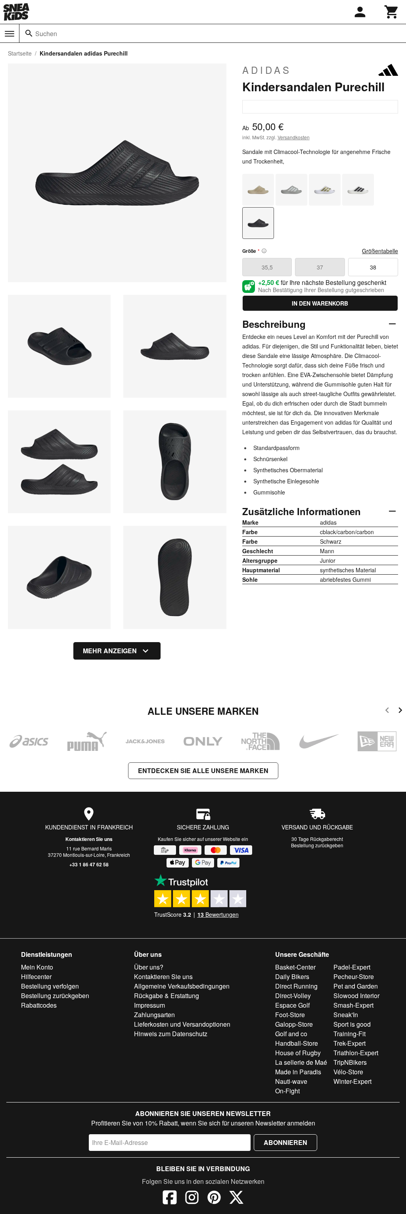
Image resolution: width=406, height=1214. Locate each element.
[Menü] (9, 33)
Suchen (46, 33)
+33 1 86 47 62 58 (89, 864)
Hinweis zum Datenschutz (170, 1033)
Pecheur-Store (353, 976)
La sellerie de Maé (301, 1062)
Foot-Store (290, 1014)
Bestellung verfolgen (50, 986)
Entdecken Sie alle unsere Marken (203, 770)
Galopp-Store (294, 1024)
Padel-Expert (351, 967)
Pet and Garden (355, 986)
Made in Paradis (298, 1071)
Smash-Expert (353, 1005)
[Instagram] (192, 1198)
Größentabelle (380, 251)
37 (320, 267)
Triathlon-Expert (355, 1052)
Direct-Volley (293, 995)
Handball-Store (296, 1043)
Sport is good (352, 1024)
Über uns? (148, 967)
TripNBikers (350, 1062)
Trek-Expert (349, 1043)
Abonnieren (285, 1142)
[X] (236, 1198)
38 (373, 267)
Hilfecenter (36, 976)
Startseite (20, 53)
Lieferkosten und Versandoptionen (182, 1024)
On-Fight (287, 1090)
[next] (400, 711)
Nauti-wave (291, 1081)
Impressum (149, 1005)
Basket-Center (295, 967)
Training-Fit (349, 1033)
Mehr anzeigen (110, 650)
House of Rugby (298, 1052)
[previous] (387, 711)
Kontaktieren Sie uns (89, 839)
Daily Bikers (292, 976)
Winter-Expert (352, 1081)
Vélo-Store (348, 1071)
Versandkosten (294, 137)
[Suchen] (29, 33)
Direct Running (296, 986)
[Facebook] (170, 1198)
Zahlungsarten (154, 1014)
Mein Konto (37, 967)
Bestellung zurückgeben (317, 845)
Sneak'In (345, 1014)
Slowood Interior (356, 995)
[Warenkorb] (392, 12)
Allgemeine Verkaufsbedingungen (182, 986)
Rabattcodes (39, 1005)
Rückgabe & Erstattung (166, 995)
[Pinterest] (214, 1198)
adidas (266, 69)
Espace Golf (292, 1005)
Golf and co (291, 1033)
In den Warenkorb (320, 303)
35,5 (267, 267)
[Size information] (264, 251)
